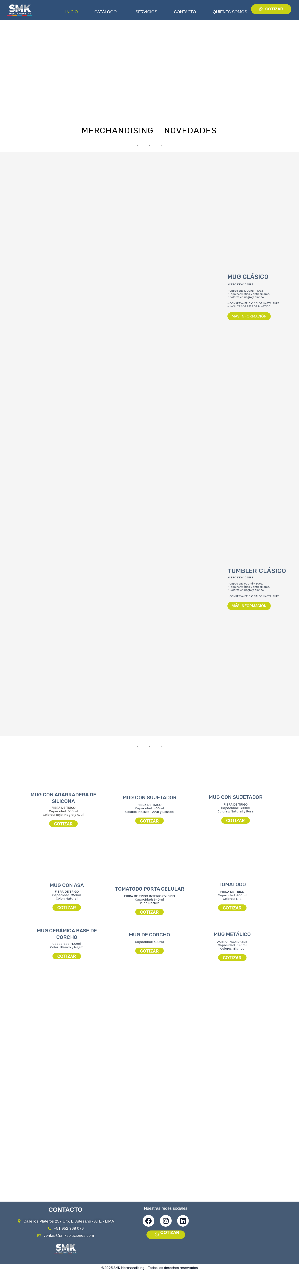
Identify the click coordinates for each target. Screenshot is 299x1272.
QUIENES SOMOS (230, 12)
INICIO (71, 12)
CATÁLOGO (105, 12)
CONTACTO (185, 12)
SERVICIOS (146, 12)
